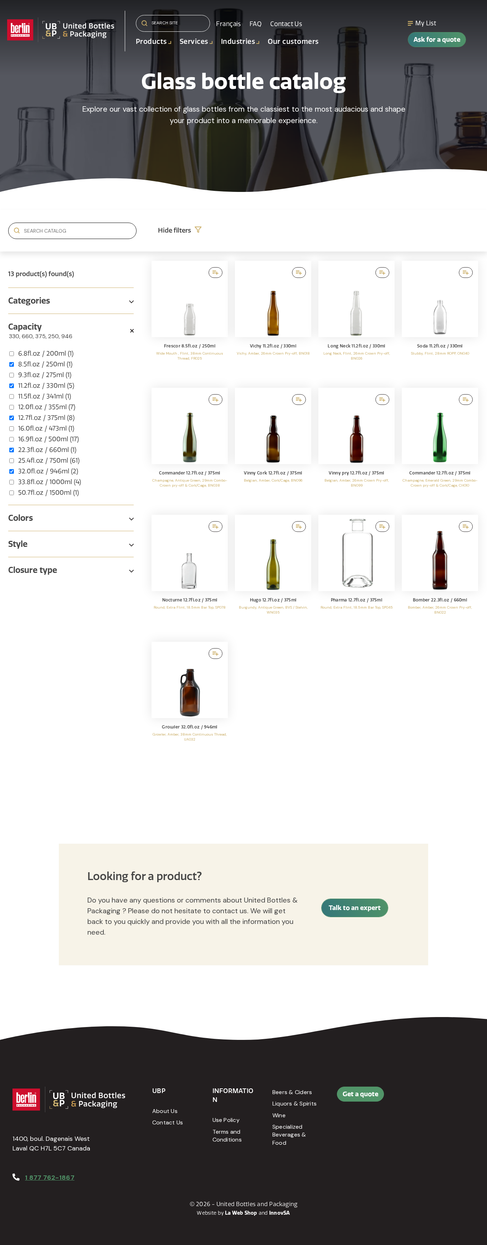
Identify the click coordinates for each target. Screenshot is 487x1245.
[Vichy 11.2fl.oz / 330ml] (273, 320)
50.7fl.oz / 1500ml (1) (48, 493)
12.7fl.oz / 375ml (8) (46, 418)
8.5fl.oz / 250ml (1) (45, 364)
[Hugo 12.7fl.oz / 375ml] (273, 574)
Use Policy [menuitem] (226, 1120)
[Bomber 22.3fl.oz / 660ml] (440, 574)
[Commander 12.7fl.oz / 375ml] (189, 447)
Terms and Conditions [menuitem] (227, 1135)
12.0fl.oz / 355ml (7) (46, 407)
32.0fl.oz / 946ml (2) (48, 471)
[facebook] (436, 1097)
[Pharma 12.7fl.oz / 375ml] (356, 574)
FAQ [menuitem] (256, 23)
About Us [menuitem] (165, 1111)
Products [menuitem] (151, 41)
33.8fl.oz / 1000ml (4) (49, 482)
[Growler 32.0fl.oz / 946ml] (189, 701)
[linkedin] (452, 1097)
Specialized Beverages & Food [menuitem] (289, 1135)
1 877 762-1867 (50, 1177)
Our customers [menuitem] (293, 41)
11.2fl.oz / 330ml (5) (46, 386)
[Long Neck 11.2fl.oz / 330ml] (356, 320)
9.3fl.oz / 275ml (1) (44, 375)
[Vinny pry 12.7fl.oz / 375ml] (356, 447)
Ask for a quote (437, 39)
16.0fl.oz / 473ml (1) (46, 428)
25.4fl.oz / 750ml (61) (49, 460)
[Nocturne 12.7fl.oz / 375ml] (189, 574)
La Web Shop (241, 1213)
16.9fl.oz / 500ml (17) (48, 439)
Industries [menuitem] (238, 41)
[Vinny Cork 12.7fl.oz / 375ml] (273, 447)
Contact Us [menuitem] (286, 23)
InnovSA (279, 1213)
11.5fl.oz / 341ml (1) (44, 396)
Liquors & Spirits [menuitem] (294, 1103)
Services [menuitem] (194, 41)
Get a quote (360, 1094)
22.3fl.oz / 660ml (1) (47, 450)
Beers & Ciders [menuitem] (292, 1092)
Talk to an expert (355, 908)
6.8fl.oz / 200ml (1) (45, 353)
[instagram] (436, 1115)
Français (228, 23)
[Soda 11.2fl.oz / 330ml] (440, 320)
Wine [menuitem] (279, 1115)
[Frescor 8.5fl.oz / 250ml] (189, 320)
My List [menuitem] (425, 23)
